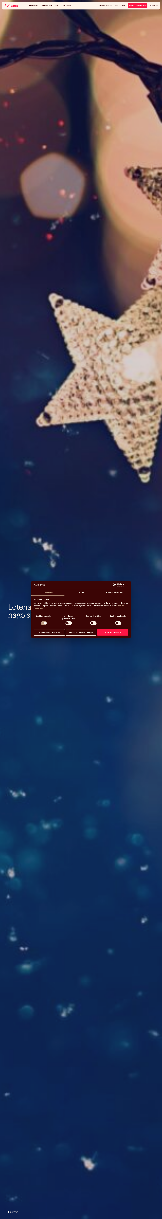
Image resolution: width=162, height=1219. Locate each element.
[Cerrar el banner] (127, 585)
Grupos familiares (50, 6)
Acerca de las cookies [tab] (114, 592)
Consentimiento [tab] (48, 592)
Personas (33, 6)
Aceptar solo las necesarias (49, 632)
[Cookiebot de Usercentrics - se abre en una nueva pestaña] (114, 585)
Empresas (67, 6)
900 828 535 (120, 6)
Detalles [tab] (81, 592)
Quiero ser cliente (137, 6)
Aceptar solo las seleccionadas (81, 632)
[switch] (68, 623)
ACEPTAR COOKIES (113, 632)
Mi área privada (106, 5)
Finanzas (13, 1212)
